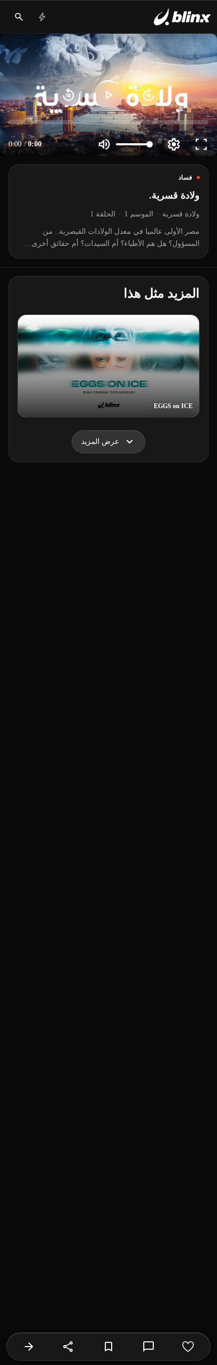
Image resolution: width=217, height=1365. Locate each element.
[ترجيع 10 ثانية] (68, 94)
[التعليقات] (148, 1346)
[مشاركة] (68, 1346)
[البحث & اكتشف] (18, 16)
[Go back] (29, 1346)
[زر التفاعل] (188, 1346)
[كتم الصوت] (104, 144)
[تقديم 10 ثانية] (148, 94)
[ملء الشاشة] (201, 144)
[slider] (108, 122)
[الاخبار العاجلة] (42, 16)
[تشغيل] (108, 94)
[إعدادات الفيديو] (173, 144)
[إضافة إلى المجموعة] (108, 1346)
